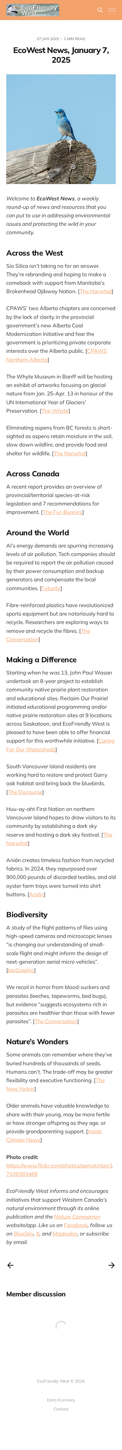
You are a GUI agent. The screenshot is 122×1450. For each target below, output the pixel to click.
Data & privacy (61, 1399)
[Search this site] (100, 10)
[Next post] (112, 1265)
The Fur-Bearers (62, 512)
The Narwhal (96, 291)
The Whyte (55, 410)
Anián (36, 894)
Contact (61, 1408)
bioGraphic (21, 970)
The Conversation (56, 1021)
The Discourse (25, 792)
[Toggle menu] (112, 10)
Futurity (50, 588)
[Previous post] (10, 1265)
